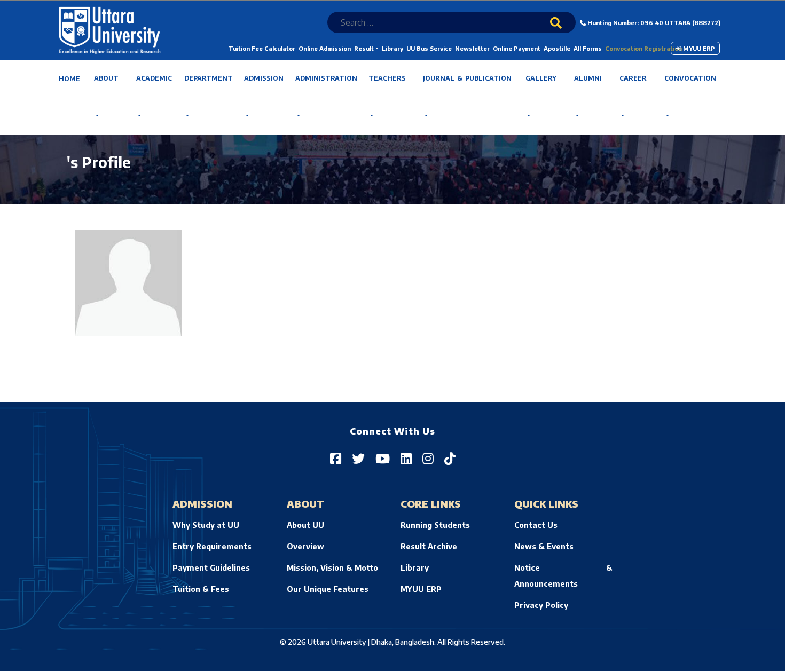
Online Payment (516, 48)
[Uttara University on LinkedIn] (406, 458)
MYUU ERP (698, 48)
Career (633, 78)
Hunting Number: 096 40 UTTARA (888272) (653, 22)
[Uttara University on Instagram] (428, 458)
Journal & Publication (467, 78)
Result (364, 48)
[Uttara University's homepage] (110, 29)
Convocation (690, 78)
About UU (305, 525)
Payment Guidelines (211, 567)
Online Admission (325, 48)
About (106, 78)
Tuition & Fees (200, 589)
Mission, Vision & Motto (332, 567)
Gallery (540, 78)
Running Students (435, 525)
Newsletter (472, 48)
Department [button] (208, 78)
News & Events (544, 546)
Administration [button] (326, 78)
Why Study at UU (205, 525)
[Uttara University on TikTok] (450, 458)
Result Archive (429, 546)
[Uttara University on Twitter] (358, 458)
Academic (154, 78)
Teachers (387, 78)
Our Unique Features (327, 589)
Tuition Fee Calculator (262, 48)
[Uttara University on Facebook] (335, 458)
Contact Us (536, 525)
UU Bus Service (429, 48)
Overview (305, 546)
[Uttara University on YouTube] (382, 458)
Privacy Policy (541, 605)
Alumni (588, 78)
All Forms (588, 48)
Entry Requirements (212, 546)
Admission (264, 78)
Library (392, 48)
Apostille (557, 48)
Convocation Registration (643, 48)
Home (69, 79)
